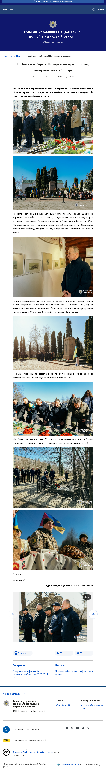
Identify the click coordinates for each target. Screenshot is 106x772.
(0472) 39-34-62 (63, 705)
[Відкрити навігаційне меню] (11, 9)
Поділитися (65, 653)
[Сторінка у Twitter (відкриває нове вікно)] (72, 727)
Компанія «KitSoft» (70, 764)
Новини (19, 56)
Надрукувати (24, 653)
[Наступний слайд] (93, 614)
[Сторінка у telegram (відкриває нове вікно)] (88, 727)
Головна (8, 56)
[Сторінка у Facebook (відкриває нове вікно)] (66, 727)
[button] (14, 693)
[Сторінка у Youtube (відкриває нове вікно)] (77, 727)
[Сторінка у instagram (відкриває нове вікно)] (82, 727)
